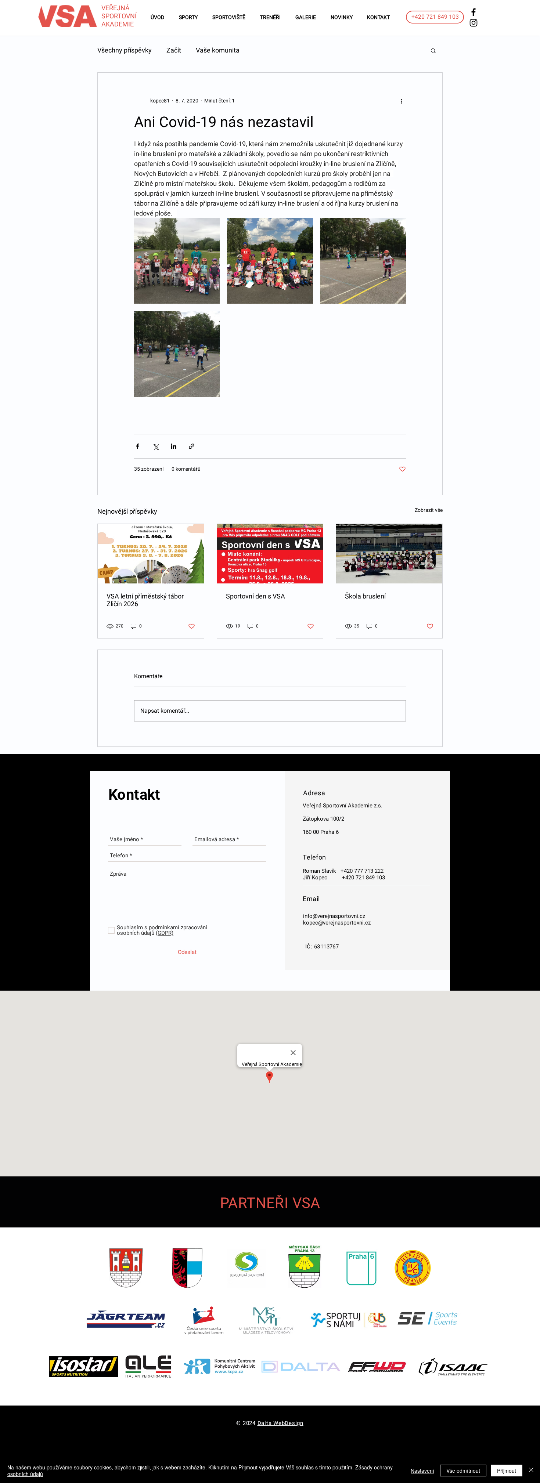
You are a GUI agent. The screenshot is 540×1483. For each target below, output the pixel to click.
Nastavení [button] (422, 1470)
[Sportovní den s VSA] (270, 553)
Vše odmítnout (463, 1470)
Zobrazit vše (429, 510)
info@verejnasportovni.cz (334, 916)
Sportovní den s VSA (255, 596)
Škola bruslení (365, 596)
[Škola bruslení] (389, 553)
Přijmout (506, 1470)
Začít (173, 50)
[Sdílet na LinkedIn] (173, 446)
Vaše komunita (218, 50)
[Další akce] (401, 100)
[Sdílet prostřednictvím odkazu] (191, 446)
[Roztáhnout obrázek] (177, 261)
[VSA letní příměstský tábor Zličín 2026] (151, 553)
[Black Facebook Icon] (473, 12)
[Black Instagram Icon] (473, 23)
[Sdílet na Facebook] (137, 446)
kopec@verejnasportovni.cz (337, 922)
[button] (433, 50)
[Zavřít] (531, 1470)
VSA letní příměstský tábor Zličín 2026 (145, 600)
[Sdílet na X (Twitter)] (155, 446)
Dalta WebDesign (280, 1423)
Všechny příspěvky (124, 50)
